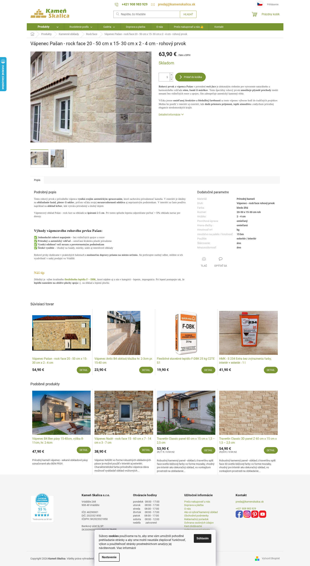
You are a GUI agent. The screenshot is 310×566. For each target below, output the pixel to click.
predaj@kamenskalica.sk (250, 501)
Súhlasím (203, 538)
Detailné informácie (169, 114)
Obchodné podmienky (196, 515)
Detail (84, 370)
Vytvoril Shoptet (271, 558)
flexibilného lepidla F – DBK (80, 279)
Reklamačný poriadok (196, 519)
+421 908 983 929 (246, 508)
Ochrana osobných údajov (199, 522)
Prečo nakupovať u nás (197, 501)
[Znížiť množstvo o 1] (171, 79)
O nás (187, 508)
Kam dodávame (193, 526)
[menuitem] (45, 26)
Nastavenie (109, 557)
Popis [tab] (37, 180)
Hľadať (188, 14)
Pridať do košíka (193, 77)
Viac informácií (126, 548)
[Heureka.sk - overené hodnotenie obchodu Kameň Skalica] (42, 507)
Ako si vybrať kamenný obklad (201, 512)
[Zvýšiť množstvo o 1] (171, 75)
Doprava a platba (194, 505)
